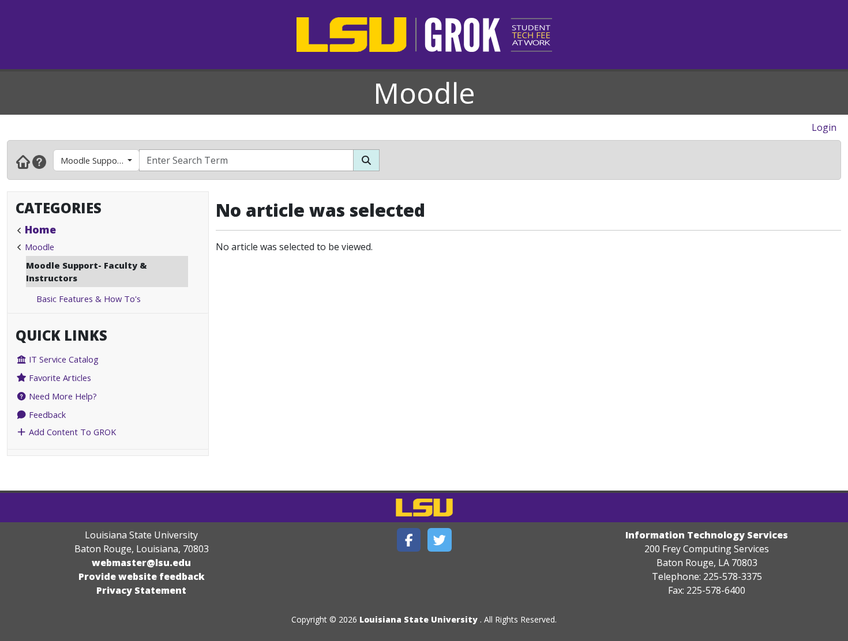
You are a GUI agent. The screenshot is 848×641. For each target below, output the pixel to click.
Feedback (46, 414)
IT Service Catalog (63, 359)
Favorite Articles (59, 377)
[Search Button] (366, 160)
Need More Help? (62, 396)
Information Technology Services (706, 535)
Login (824, 127)
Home (40, 229)
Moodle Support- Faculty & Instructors (100, 160)
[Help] (39, 161)
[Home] (23, 161)
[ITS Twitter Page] (439, 540)
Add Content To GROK (71, 432)
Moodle (424, 92)
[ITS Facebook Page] (409, 540)
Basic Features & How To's (88, 298)
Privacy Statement (141, 590)
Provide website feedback (141, 576)
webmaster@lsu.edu (141, 562)
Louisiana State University (418, 619)
